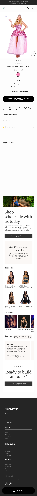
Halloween (8, 466)
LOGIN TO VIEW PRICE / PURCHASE (18, 99)
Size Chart (6, 121)
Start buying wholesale (18, 236)
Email (6, 414)
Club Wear (8, 455)
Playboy (7, 453)
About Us (7, 434)
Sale (6, 471)
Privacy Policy (9, 476)
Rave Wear (8, 451)
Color (18, 70)
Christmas (8, 468)
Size (18, 80)
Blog (6, 438)
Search (7, 432)
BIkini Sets (8, 464)
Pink (18, 74)
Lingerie (7, 449)
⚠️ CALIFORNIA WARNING (12, 127)
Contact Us (8, 436)
